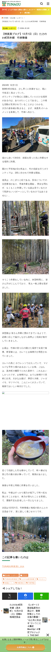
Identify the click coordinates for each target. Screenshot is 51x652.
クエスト (42, 579)
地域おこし (9, 583)
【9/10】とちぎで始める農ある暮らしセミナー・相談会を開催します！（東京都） (25, 11)
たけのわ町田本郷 (27, 579)
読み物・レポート (16, 18)
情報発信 (20, 583)
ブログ (24, 575)
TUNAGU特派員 (11, 579)
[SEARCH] (41, 3)
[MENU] (48, 3)
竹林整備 (31, 583)
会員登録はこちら (24, 647)
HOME (6, 18)
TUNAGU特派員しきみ (13, 566)
